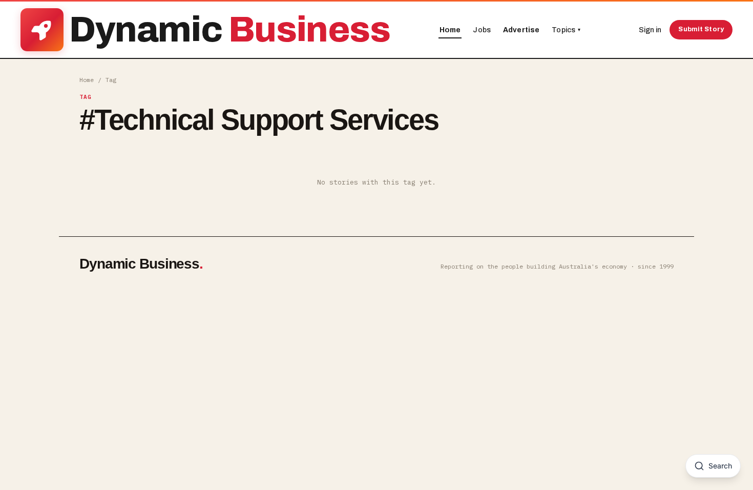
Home (450, 30)
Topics (566, 30)
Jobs (482, 30)
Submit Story (701, 29)
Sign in (650, 30)
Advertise (521, 30)
